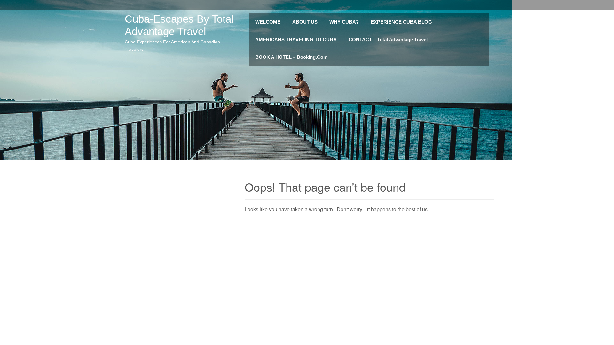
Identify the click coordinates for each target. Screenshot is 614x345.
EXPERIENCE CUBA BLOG (401, 22)
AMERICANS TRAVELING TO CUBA (296, 39)
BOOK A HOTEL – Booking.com (291, 57)
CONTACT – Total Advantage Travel (388, 39)
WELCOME (267, 22)
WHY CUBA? (344, 22)
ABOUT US (305, 22)
